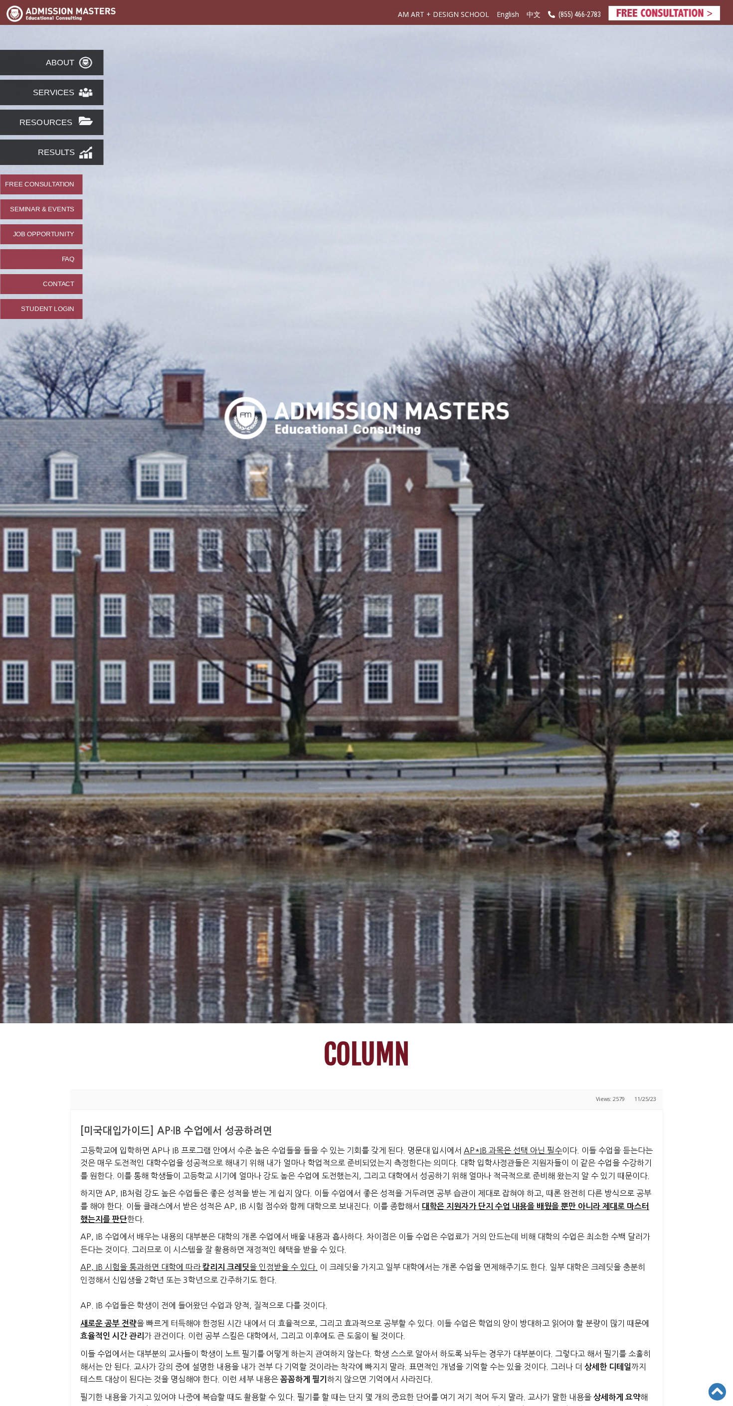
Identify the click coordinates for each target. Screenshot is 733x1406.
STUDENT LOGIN (47, 309)
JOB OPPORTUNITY (43, 234)
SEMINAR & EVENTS (42, 209)
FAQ (68, 259)
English (508, 14)
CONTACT (58, 284)
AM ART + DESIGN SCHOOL (443, 14)
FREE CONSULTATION (39, 184)
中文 (534, 14)
